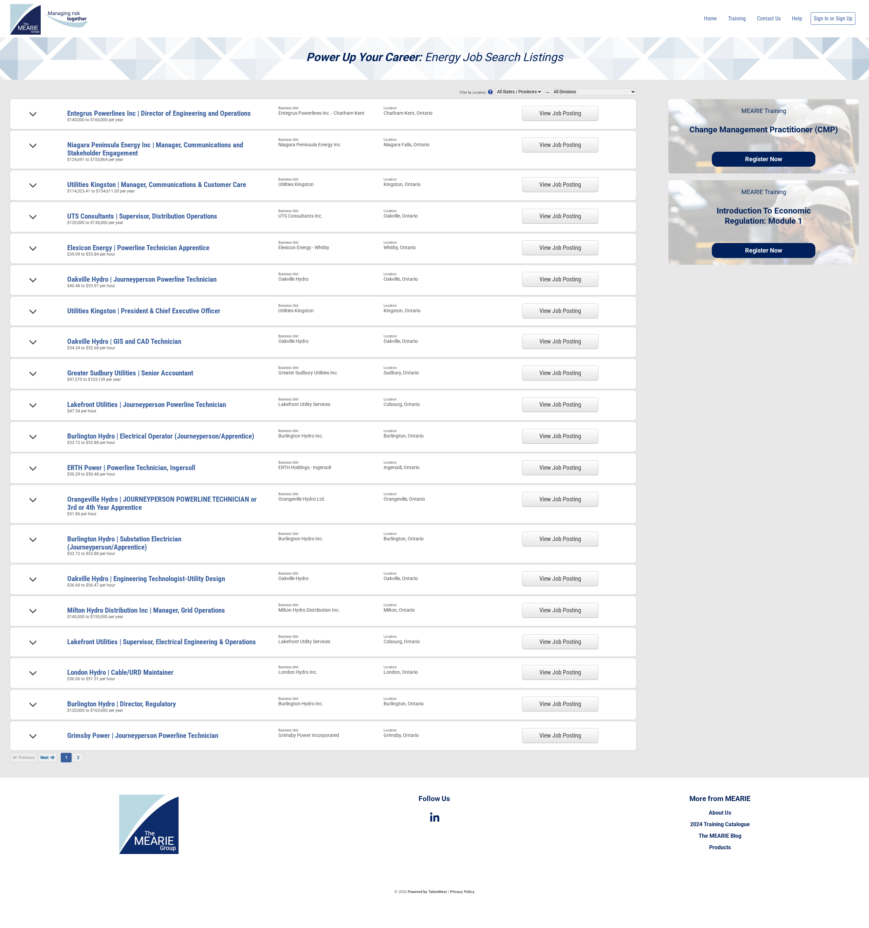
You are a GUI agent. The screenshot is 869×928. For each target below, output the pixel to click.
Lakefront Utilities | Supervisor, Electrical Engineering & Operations (161, 642)
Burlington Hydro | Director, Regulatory (121, 704)
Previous (26, 757)
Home (710, 18)
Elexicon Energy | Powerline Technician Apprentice (138, 248)
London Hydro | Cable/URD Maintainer (120, 672)
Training (737, 18)
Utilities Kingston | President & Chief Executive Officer (143, 311)
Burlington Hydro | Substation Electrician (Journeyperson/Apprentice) (124, 543)
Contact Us (769, 18)
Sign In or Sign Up (833, 18)
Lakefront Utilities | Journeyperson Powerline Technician (146, 405)
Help (797, 18)
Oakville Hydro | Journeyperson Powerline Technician (142, 279)
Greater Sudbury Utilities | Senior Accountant (130, 373)
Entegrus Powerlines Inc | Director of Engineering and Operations (159, 113)
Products (720, 847)
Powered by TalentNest (428, 892)
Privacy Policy (462, 892)
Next (45, 757)
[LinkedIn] (434, 817)
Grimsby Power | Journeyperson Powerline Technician (142, 735)
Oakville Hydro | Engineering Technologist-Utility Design (146, 579)
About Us (720, 813)
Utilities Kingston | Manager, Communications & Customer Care (156, 185)
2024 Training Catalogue (720, 824)
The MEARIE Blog (720, 836)
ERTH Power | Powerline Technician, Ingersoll (131, 468)
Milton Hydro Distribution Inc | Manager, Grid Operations (146, 610)
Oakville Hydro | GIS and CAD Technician (124, 341)
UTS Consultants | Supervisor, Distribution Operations (142, 216)
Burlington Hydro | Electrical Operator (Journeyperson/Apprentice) (160, 436)
